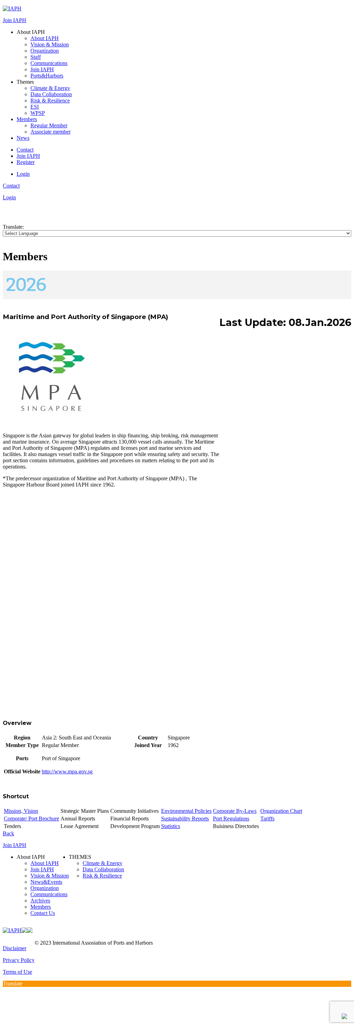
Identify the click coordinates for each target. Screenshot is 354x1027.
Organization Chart (281, 811)
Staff (35, 57)
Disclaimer (14, 948)
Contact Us (42, 913)
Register (26, 162)
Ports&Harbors (46, 76)
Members (27, 119)
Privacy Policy (19, 960)
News (23, 138)
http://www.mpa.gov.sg (67, 771)
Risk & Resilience (50, 100)
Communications (48, 63)
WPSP (37, 113)
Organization (44, 51)
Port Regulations (231, 818)
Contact (25, 150)
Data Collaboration (51, 94)
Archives (40, 900)
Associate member (50, 132)
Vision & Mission (49, 44)
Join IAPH (14, 20)
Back (8, 833)
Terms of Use (17, 972)
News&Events (46, 882)
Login (23, 174)
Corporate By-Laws (235, 811)
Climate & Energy (50, 88)
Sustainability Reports (185, 818)
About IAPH (44, 38)
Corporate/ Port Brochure (31, 818)
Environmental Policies (186, 811)
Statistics (170, 826)
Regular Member (48, 125)
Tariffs (267, 818)
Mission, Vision (21, 811)
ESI (34, 107)
